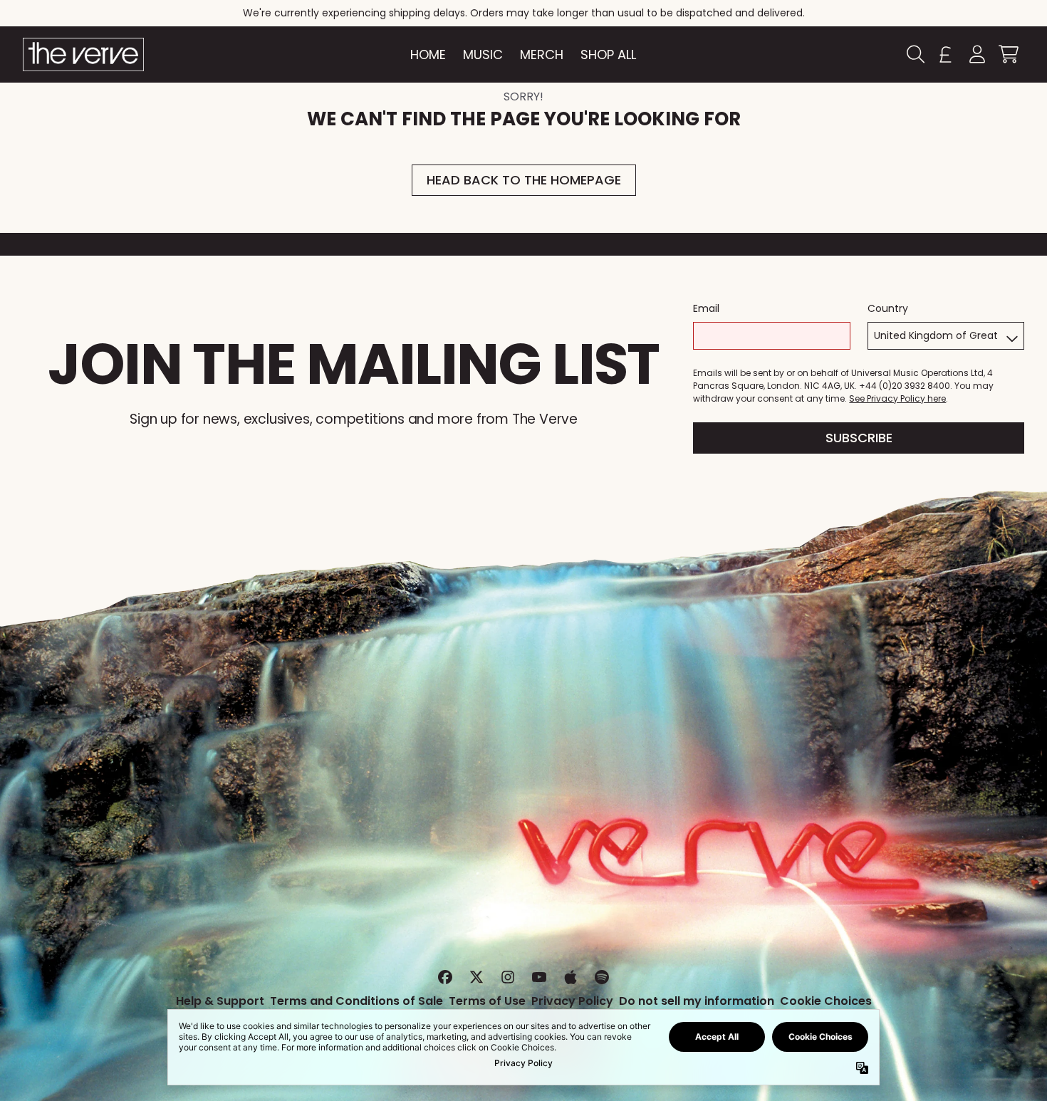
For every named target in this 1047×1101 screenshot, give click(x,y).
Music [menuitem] (483, 54)
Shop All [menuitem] (608, 54)
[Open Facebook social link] (445, 977)
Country (888, 308)
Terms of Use (487, 1001)
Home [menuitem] (428, 54)
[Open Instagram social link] (508, 977)
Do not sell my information (696, 1001)
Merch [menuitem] (541, 54)
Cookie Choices (826, 1001)
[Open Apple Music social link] (570, 977)
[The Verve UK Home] (83, 54)
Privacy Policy (572, 1001)
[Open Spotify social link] (602, 977)
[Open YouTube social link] (539, 977)
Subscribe (858, 438)
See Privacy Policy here (897, 398)
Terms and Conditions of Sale (356, 1001)
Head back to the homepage (524, 180)
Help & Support (220, 1001)
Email (706, 308)
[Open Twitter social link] (476, 977)
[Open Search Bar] (914, 54)
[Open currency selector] (946, 54)
